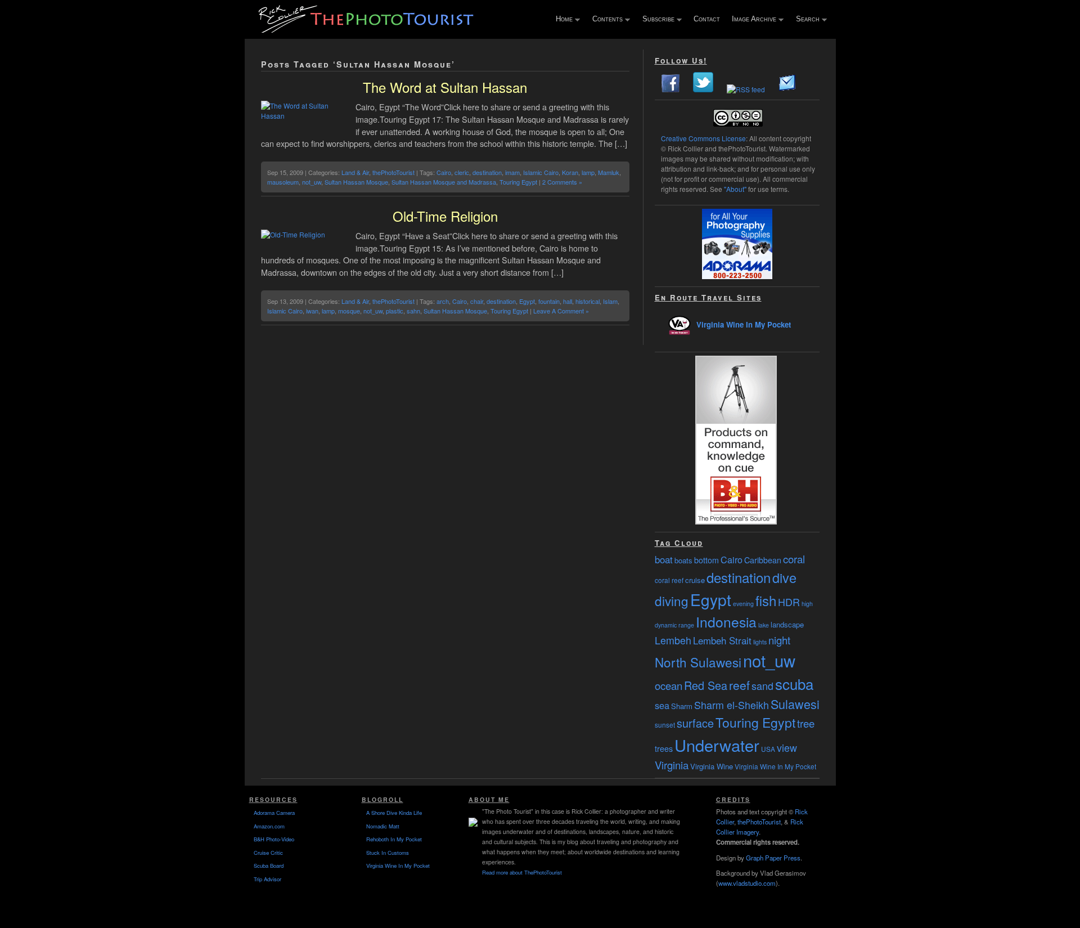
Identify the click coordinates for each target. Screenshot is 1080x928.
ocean (668, 685)
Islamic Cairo (541, 172)
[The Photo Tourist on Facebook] (671, 89)
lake (763, 625)
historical (587, 301)
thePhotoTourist (393, 172)
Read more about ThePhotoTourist (522, 872)
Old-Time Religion (445, 216)
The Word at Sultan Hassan (445, 87)
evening (743, 603)
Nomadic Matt (382, 826)
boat (664, 559)
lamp (588, 172)
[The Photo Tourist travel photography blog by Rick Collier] (367, 29)
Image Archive (751, 20)
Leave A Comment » (561, 310)
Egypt (527, 301)
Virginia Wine (711, 766)
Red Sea (705, 685)
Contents (605, 20)
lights (760, 642)
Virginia (671, 764)
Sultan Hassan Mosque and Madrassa (444, 181)
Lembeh (673, 640)
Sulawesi (795, 703)
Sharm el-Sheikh (731, 704)
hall (567, 301)
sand (762, 685)
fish (765, 600)
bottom (706, 560)
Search (805, 20)
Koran (570, 172)
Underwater (716, 744)
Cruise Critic (268, 853)
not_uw (311, 181)
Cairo (443, 172)
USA (768, 749)
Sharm (681, 706)
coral (794, 559)
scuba (794, 683)
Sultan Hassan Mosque (356, 181)
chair (476, 301)
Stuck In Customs (387, 853)
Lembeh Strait (722, 640)
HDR (789, 601)
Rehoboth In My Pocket (394, 839)
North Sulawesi (698, 662)
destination (487, 172)
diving (671, 600)
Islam (610, 301)
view (787, 747)
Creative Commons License (703, 138)
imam (512, 172)
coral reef (669, 580)
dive (784, 577)
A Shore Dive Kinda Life (394, 813)
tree (805, 723)
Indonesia (726, 621)
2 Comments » (562, 181)
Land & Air (355, 172)
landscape (787, 624)
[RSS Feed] (746, 89)
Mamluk (608, 172)
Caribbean (762, 560)
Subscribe (655, 20)
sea (662, 705)
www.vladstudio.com (747, 882)
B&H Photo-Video (274, 839)
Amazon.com (269, 826)
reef (739, 684)
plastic (394, 310)
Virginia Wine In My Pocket (743, 324)
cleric (461, 172)
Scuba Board (269, 865)
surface (695, 723)
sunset (665, 724)
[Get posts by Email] (787, 89)
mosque (349, 310)
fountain (549, 301)
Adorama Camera (274, 813)
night (779, 640)
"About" (735, 189)
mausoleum (283, 181)
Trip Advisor (267, 879)
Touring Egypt (518, 181)
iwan (312, 310)
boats (683, 560)
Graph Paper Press (773, 857)
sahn (413, 310)
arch (442, 301)
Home (562, 20)
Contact (707, 19)
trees (664, 748)
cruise (695, 580)
